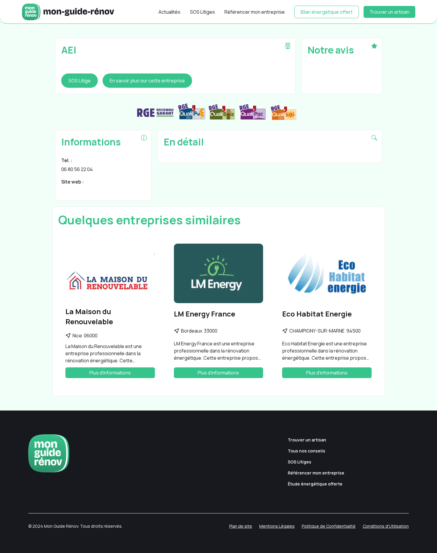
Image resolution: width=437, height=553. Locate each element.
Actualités (169, 12)
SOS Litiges (202, 12)
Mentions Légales (277, 526)
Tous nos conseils (306, 451)
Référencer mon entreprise (254, 12)
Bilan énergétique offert (327, 12)
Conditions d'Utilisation (386, 526)
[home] (68, 12)
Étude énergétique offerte (315, 484)
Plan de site (240, 526)
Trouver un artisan (389, 12)
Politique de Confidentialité (329, 526)
